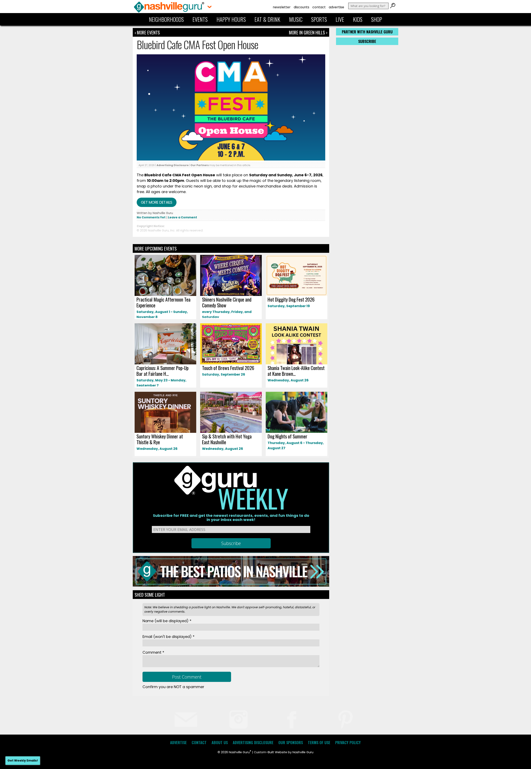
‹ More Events (147, 32)
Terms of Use (319, 742)
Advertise (336, 7)
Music (295, 19)
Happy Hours (231, 19)
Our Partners (199, 165)
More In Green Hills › (308, 32)
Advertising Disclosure (173, 165)
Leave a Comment (182, 217)
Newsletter (282, 7)
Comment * (153, 652)
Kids (357, 19)
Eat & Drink (267, 19)
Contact (319, 7)
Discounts (301, 7)
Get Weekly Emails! (22, 760)
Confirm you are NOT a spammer (173, 686)
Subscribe (367, 41)
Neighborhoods (166, 19)
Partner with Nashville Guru (367, 31)
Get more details (156, 202)
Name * (166, 620)
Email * (168, 636)
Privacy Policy (348, 742)
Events (200, 19)
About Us (220, 742)
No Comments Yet (151, 217)
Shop (376, 19)
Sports (319, 19)
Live (340, 19)
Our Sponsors (290, 742)
